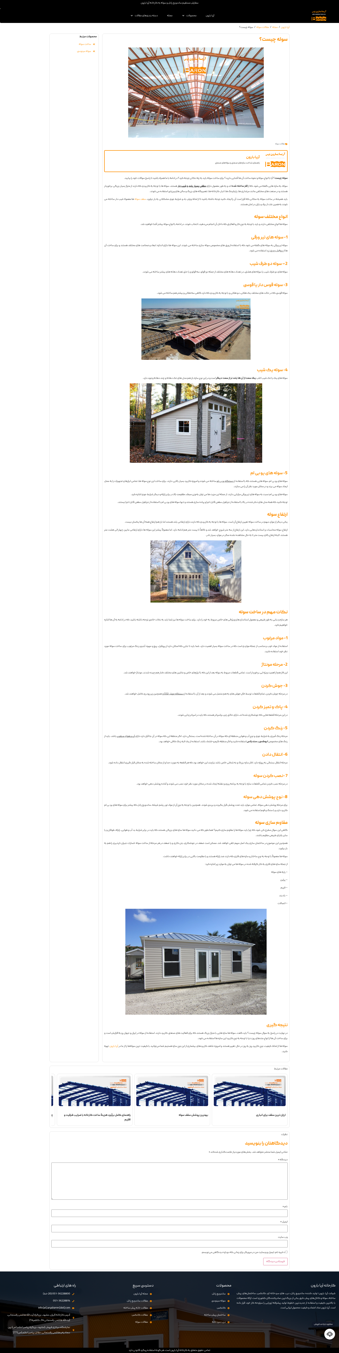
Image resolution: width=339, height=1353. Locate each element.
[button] (189, 15)
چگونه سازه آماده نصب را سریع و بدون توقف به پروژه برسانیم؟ (96, 1115)
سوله (243, 612)
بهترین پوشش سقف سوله (271, 1115)
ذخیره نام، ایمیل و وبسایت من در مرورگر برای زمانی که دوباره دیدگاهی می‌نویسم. (243, 1252)
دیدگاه (283, 1160)
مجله (170, 16)
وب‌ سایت (283, 1237)
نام (285, 1206)
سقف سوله (140, 199)
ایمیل (284, 1222)
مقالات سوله (262, 27)
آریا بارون (210, 16)
